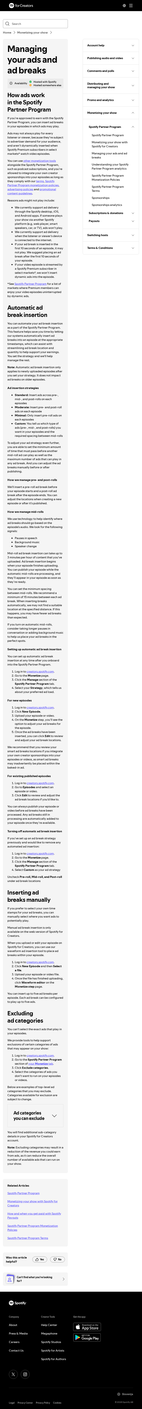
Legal (12, 1402)
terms (40, 181)
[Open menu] (131, 5)
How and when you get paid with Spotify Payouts (34, 1215)
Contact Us (16, 1350)
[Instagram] (25, 1374)
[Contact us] (62, 1279)
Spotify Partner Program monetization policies (33, 183)
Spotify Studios (51, 1342)
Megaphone (49, 1333)
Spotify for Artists (52, 1350)
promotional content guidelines (31, 191)
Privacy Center (25, 1402)
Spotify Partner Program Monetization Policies (32, 1228)
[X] (13, 1374)
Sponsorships (100, 198)
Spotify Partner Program (30, 284)
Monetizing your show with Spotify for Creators (32, 1203)
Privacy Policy (43, 1402)
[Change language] (124, 6)
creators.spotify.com (40, 671)
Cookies (57, 1402)
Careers (14, 1342)
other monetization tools (39, 161)
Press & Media (18, 1333)
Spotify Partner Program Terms (27, 1238)
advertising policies (20, 189)
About (13, 1325)
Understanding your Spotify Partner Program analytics (110, 166)
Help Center (49, 1325)
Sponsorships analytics (107, 205)
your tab (40, 1064)
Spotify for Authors (53, 1359)
